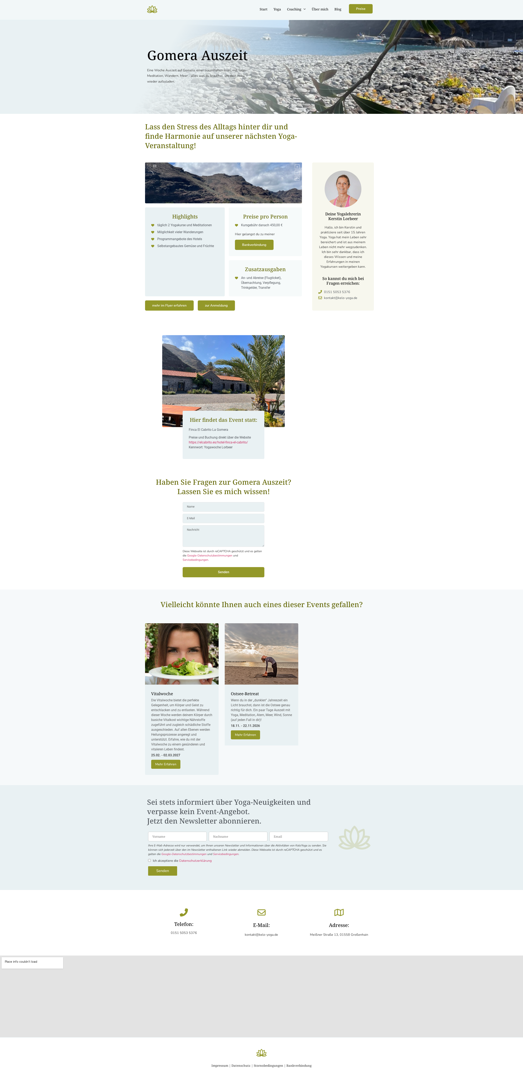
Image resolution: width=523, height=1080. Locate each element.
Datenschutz (240, 1065)
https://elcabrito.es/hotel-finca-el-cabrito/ (218, 442)
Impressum (219, 1065)
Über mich (320, 9)
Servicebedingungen (195, 560)
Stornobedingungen (268, 1065)
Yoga (277, 9)
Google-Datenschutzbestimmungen (209, 555)
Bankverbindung (299, 1065)
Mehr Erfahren (165, 764)
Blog (337, 9)
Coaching (294, 9)
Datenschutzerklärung (195, 860)
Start (263, 9)
